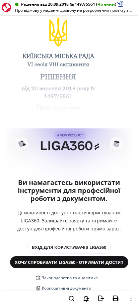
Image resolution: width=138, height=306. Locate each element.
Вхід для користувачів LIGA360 (69, 247)
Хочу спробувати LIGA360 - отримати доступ (69, 262)
